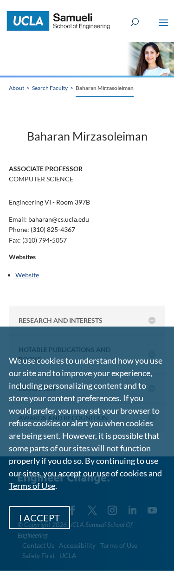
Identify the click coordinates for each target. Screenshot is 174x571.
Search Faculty (50, 87)
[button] (163, 29)
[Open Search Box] (135, 22)
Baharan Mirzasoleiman (105, 87)
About (16, 87)
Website (27, 275)
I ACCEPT (39, 517)
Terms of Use (32, 486)
